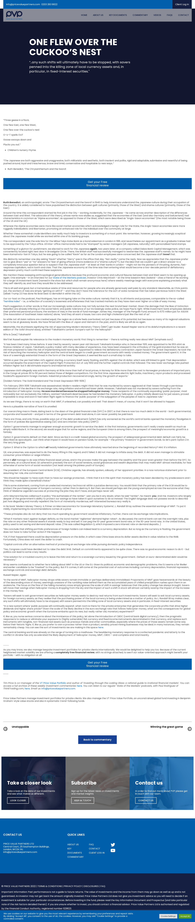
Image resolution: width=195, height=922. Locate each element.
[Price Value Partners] (14, 15)
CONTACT (94, 848)
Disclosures (91, 886)
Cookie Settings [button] (168, 916)
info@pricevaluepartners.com (23, 4)
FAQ (91, 844)
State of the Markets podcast (69, 277)
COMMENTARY (75, 857)
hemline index (12, 301)
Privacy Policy (73, 886)
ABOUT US (73, 844)
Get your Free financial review (97, 183)
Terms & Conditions (50, 886)
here (100, 627)
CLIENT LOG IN (96, 852)
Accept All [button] (185, 916)
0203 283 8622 (49, 4)
